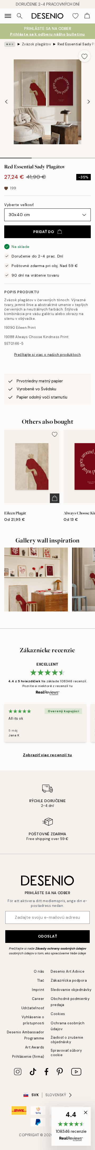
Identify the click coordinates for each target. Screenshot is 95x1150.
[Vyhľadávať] (19, 16)
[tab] (16, 156)
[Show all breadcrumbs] (9, 44)
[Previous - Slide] (6, 102)
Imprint (38, 989)
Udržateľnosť (32, 1008)
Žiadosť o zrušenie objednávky (67, 1039)
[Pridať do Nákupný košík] (54, 498)
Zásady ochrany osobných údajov (60, 948)
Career (38, 998)
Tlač (40, 980)
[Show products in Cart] (87, 16)
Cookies (58, 1014)
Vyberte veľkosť (19, 204)
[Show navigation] (8, 16)
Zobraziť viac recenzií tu (47, 755)
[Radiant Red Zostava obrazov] (36, 579)
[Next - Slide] (88, 102)
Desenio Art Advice (67, 971)
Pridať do (43, 231)
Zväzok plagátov (36, 44)
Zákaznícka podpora (69, 980)
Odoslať (47, 936)
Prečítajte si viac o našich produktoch (47, 354)
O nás (39, 971)
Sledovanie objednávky (71, 989)
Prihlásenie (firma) (28, 1056)
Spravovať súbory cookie (66, 1052)
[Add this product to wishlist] (84, 56)
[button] (71, 1126)
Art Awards (34, 1047)
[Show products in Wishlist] (75, 16)
